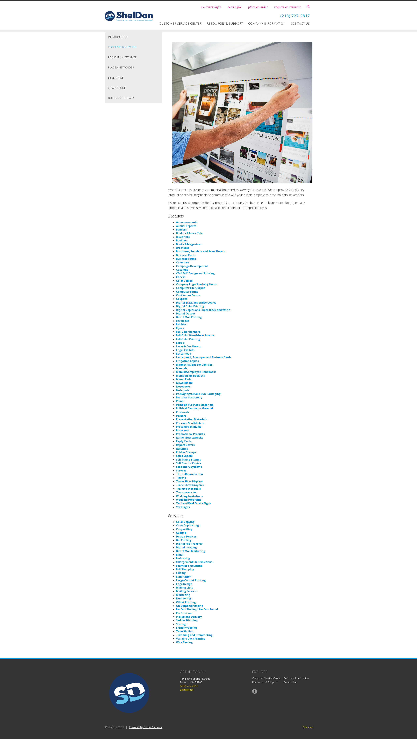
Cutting (181, 533)
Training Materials (188, 489)
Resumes (182, 448)
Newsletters (184, 383)
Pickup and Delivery (189, 617)
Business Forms (186, 259)
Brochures (182, 248)
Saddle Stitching (187, 620)
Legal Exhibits (185, 350)
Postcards (182, 412)
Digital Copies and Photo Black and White (203, 310)
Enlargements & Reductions (194, 562)
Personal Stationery (189, 397)
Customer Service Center (180, 23)
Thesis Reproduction (189, 474)
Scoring (181, 624)
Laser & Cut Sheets (188, 346)
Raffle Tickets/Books (189, 437)
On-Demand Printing (189, 606)
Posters (181, 416)
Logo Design (184, 584)
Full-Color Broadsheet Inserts (195, 335)
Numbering (183, 598)
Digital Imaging (186, 547)
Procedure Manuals (188, 426)
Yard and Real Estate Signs (193, 503)
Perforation (184, 613)
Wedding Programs (188, 499)
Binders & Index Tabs (189, 233)
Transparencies (186, 492)
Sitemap (307, 727)
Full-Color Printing (188, 339)
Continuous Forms (188, 295)
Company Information (267, 23)
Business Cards (185, 255)
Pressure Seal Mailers (190, 423)
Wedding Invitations (189, 496)
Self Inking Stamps (188, 459)
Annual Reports (186, 226)
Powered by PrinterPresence (145, 727)
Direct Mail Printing (189, 317)
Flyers (180, 328)
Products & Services (122, 47)
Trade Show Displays (189, 481)
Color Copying (185, 522)
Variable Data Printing (190, 638)
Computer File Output (190, 288)
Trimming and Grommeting (194, 635)
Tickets (181, 478)
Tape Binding (184, 631)
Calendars (182, 262)
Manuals (181, 368)
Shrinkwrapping (186, 627)
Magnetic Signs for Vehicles (194, 364)
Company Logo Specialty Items (196, 284)
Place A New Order (121, 67)
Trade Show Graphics (190, 485)
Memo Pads (183, 379)
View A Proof (117, 88)
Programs (182, 430)
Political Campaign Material (194, 408)
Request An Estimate (122, 57)
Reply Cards (183, 441)
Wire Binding (184, 642)
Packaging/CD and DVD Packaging (198, 394)
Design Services (186, 536)
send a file (235, 7)
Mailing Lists (184, 587)
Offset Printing (186, 602)
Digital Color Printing (190, 306)
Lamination (183, 576)
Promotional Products (190, 434)
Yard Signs (183, 507)
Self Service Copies (188, 463)
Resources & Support (225, 23)
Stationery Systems (189, 467)
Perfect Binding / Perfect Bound (197, 609)
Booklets (182, 240)
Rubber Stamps (186, 452)
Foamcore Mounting (189, 565)
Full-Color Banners (188, 332)
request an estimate (287, 7)
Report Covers (185, 445)
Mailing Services (186, 591)
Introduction (118, 37)
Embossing (183, 558)
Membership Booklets (190, 375)
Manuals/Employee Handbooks (196, 372)
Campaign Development (192, 266)
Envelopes (182, 321)
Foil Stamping (185, 569)
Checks (180, 277)
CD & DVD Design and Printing (195, 273)
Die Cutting (183, 540)
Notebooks (183, 386)
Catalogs (182, 269)
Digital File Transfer (189, 543)
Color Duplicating (187, 525)
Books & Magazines (188, 244)
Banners (181, 229)
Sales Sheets (184, 456)
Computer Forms (187, 291)
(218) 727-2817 (295, 15)
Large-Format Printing (191, 580)
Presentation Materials (191, 419)
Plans (179, 401)
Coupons (181, 299)
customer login (211, 7)
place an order (258, 7)
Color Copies (184, 281)
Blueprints (183, 237)
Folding (181, 573)
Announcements (186, 222)
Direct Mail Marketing (190, 551)
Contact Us (300, 23)
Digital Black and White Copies (196, 302)
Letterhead (183, 353)
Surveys (181, 470)
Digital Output (185, 313)
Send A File (115, 77)
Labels (180, 342)
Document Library (121, 98)
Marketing (183, 595)
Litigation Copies (187, 361)
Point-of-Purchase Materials (194, 405)
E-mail (180, 554)
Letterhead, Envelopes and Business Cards (203, 357)
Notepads (182, 390)
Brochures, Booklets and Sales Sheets (200, 251)
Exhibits (181, 324)
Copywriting (184, 529)
